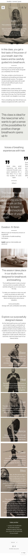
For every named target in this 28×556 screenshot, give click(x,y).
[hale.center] (14, 7)
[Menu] (3, 7)
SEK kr (13, 542)
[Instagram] (13, 546)
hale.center (16, 548)
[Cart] (25, 7)
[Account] (22, 7)
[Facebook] (15, 546)
